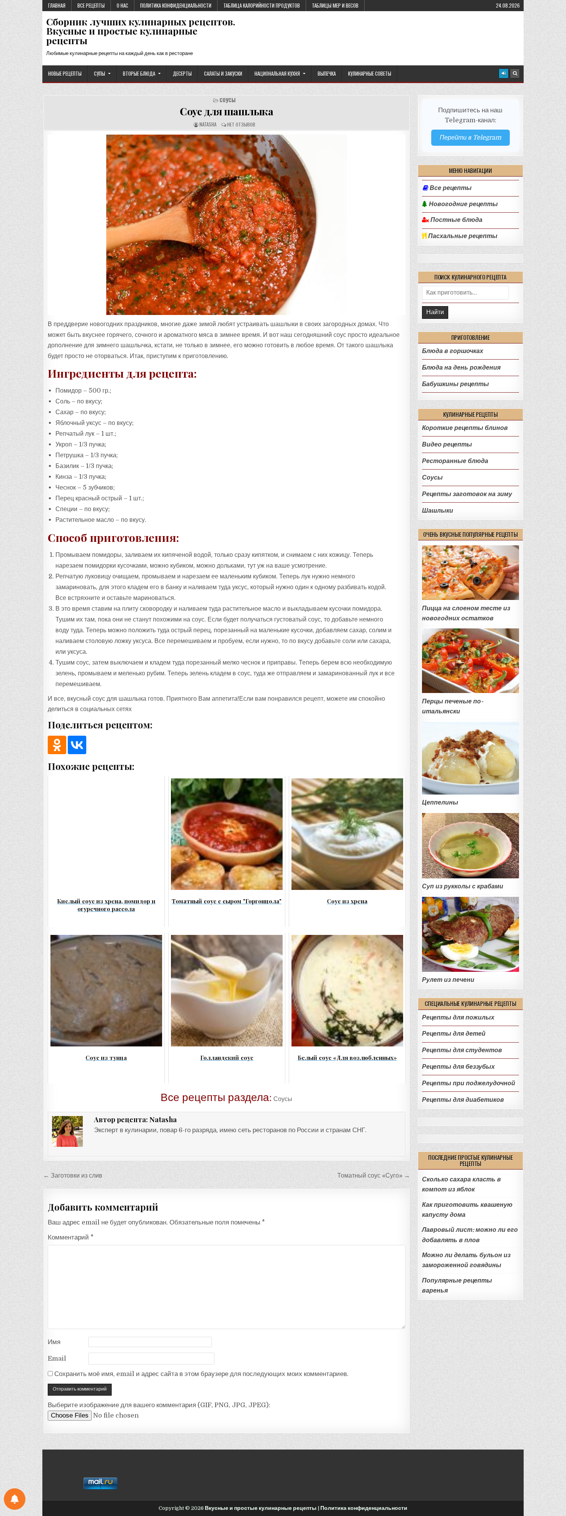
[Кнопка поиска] (514, 73)
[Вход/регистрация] (503, 73)
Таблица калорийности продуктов (261, 5)
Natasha (207, 124)
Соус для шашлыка (226, 111)
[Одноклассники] (57, 745)
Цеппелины (440, 802)
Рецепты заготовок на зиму (467, 494)
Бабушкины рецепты (455, 384)
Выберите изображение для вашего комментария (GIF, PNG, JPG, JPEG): (159, 1405)
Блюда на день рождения (461, 367)
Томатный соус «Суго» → (373, 1175)
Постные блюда (455, 220)
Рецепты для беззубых (458, 1066)
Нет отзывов (241, 124)
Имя (54, 1342)
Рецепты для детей (454, 1033)
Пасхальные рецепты (462, 236)
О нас (122, 5)
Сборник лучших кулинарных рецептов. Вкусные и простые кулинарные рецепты (140, 31)
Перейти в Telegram (470, 137)
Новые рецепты (65, 73)
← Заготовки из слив (72, 1175)
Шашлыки (437, 510)
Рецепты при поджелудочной (468, 1083)
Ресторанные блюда (455, 461)
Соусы (227, 100)
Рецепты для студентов (462, 1050)
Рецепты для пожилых (458, 1017)
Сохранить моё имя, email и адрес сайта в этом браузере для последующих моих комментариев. (201, 1374)
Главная (56, 5)
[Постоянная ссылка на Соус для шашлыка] (226, 225)
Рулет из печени (448, 979)
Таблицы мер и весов (335, 5)
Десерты (182, 73)
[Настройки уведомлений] (14, 1499)
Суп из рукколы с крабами (462, 886)
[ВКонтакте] (77, 745)
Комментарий (71, 1237)
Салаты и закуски (223, 73)
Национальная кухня (277, 73)
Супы (99, 73)
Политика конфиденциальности (175, 5)
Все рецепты (91, 5)
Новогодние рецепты (462, 204)
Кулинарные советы (369, 73)
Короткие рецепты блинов (465, 427)
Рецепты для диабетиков (463, 1099)
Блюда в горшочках (452, 351)
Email (57, 1358)
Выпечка (327, 73)
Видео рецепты (447, 444)
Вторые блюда (139, 73)
